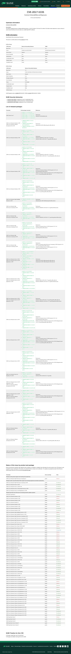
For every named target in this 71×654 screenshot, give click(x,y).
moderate (23, 39)
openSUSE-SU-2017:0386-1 (13, 102)
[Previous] (33, 17)
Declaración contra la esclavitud (27, 646)
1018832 (17, 93)
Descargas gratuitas (65, 5)
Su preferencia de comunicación (43, 646)
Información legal (17, 646)
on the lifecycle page (26, 470)
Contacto (58, 5)
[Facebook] (60, 646)
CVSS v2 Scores (9, 44)
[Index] (36, 17)
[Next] (39, 17)
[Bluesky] (68, 646)
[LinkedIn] (65, 646)
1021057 (30, 93)
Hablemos (55, 646)
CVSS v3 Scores (9, 66)
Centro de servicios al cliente (45, 1)
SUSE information (11, 35)
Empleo (12, 646)
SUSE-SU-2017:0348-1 (12, 100)
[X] (63, 646)
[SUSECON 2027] (34, 1)
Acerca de (35, 646)
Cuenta (54, 1)
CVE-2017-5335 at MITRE (11, 24)
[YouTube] (58, 646)
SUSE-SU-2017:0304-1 (12, 99)
